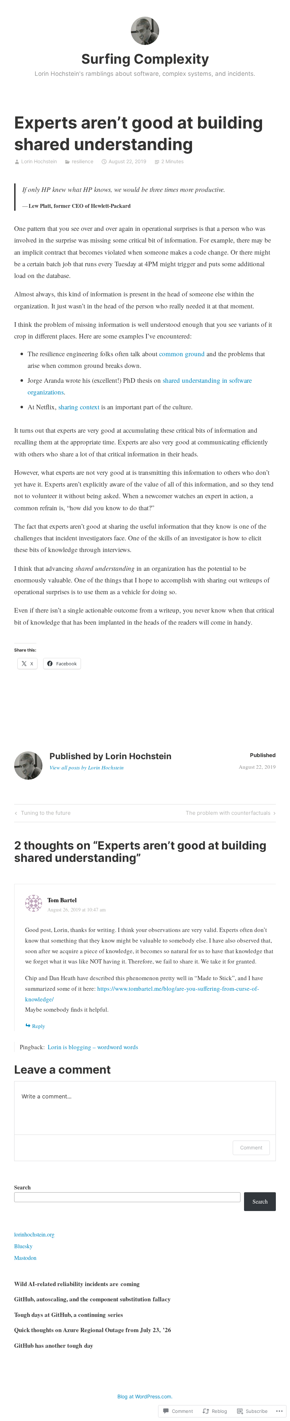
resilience (82, 161)
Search (22, 1187)
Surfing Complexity (145, 59)
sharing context (78, 406)
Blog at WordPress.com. (145, 1396)
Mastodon (25, 1257)
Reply (38, 1025)
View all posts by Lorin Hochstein (87, 767)
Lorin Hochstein (39, 161)
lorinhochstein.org (34, 1234)
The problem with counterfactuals (228, 814)
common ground (182, 353)
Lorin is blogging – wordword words (93, 1047)
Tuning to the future (42, 814)
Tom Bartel (62, 900)
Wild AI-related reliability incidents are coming (77, 1283)
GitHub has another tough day (53, 1345)
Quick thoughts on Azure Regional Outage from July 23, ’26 (92, 1329)
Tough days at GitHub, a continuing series (68, 1314)
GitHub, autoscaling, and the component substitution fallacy (92, 1299)
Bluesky (23, 1246)
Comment (251, 1147)
